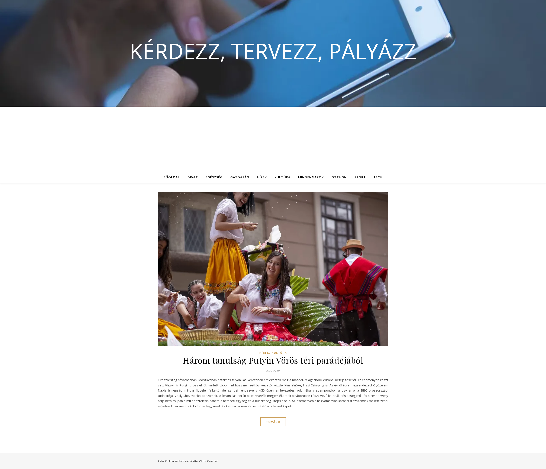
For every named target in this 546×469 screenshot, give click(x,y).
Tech (377, 177)
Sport (360, 177)
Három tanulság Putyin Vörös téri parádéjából (273, 360)
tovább (273, 422)
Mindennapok (311, 177)
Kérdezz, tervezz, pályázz (273, 50)
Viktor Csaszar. (208, 461)
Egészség (214, 177)
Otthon (339, 177)
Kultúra (282, 177)
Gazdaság (239, 177)
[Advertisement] (273, 139)
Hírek (262, 177)
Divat (192, 177)
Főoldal (172, 177)
